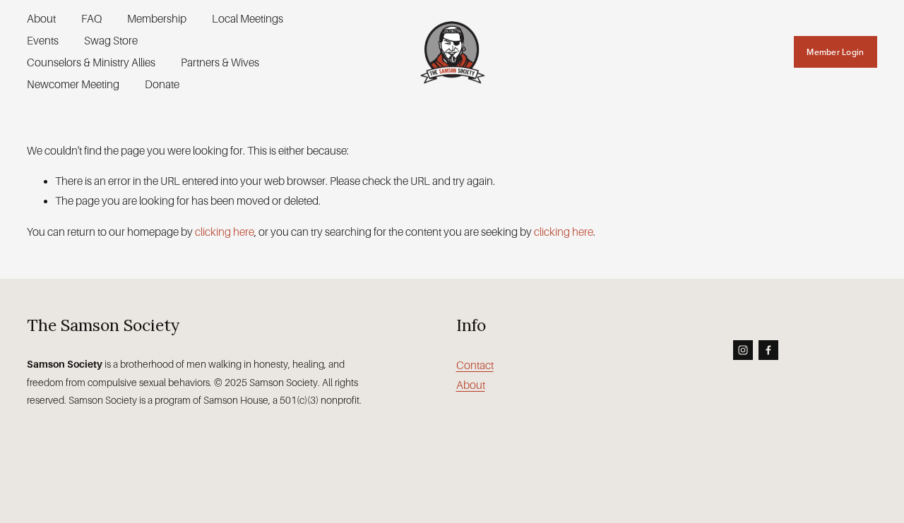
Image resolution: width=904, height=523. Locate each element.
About (41, 19)
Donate (162, 84)
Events (43, 41)
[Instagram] (743, 350)
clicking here (224, 232)
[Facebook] (768, 350)
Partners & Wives (220, 62)
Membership (156, 19)
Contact (475, 365)
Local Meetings (247, 19)
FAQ (91, 19)
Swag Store (111, 41)
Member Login (835, 52)
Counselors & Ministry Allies (91, 62)
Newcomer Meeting (73, 84)
